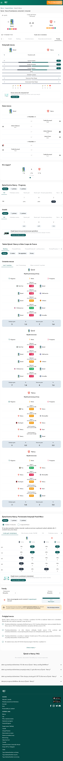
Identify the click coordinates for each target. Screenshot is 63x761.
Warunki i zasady (6, 699)
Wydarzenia (6, 591)
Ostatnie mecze (29, 39)
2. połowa (23, 189)
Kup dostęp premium (53, 607)
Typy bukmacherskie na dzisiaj (10, 752)
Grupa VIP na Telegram (8, 747)
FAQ (3, 706)
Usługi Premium (6, 731)
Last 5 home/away (21, 265)
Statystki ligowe (6, 723)
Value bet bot (6, 740)
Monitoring (5, 737)
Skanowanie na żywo (7, 733)
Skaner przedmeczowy (8, 735)
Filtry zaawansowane (7, 718)
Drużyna (50, 591)
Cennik (4, 728)
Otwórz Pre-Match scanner (18, 235)
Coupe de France (9, 8)
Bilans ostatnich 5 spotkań (38, 265)
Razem (5, 189)
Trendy (58, 39)
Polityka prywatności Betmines (10, 701)
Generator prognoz (7, 721)
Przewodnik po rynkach (8, 708)
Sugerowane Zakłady (8, 726)
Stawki (10, 39)
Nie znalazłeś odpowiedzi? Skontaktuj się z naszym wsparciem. (31, 657)
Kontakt (4, 704)
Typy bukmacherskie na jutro (10, 754)
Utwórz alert (15, 96)
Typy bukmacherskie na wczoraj (10, 757)
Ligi (3, 716)
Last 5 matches (7, 265)
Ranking (18, 39)
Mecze (2, 8)
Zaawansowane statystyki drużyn (11, 744)
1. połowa (13, 189)
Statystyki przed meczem (45, 39)
